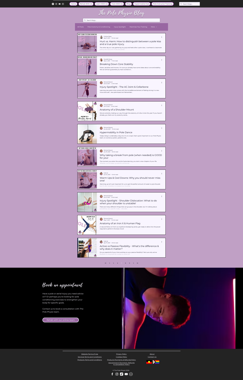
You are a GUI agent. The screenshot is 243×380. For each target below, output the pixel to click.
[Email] (131, 374)
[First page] (105, 263)
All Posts (80, 27)
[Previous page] (109, 263)
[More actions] (162, 37)
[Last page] (137, 263)
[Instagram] (56, 4)
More (153, 27)
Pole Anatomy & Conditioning (99, 27)
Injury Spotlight (120, 27)
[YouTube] (59, 4)
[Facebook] (53, 4)
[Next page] (133, 263)
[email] (63, 4)
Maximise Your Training (138, 27)
